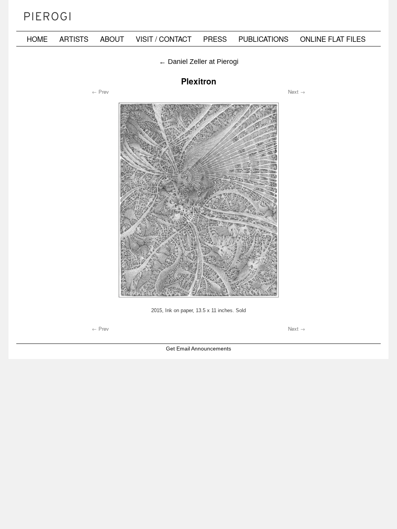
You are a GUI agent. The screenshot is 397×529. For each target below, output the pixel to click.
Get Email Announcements (198, 348)
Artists (73, 39)
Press (215, 39)
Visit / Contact (164, 39)
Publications (263, 39)
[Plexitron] (198, 200)
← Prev (100, 91)
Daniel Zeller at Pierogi (198, 61)
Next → (296, 91)
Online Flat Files (333, 39)
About (112, 39)
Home (37, 39)
